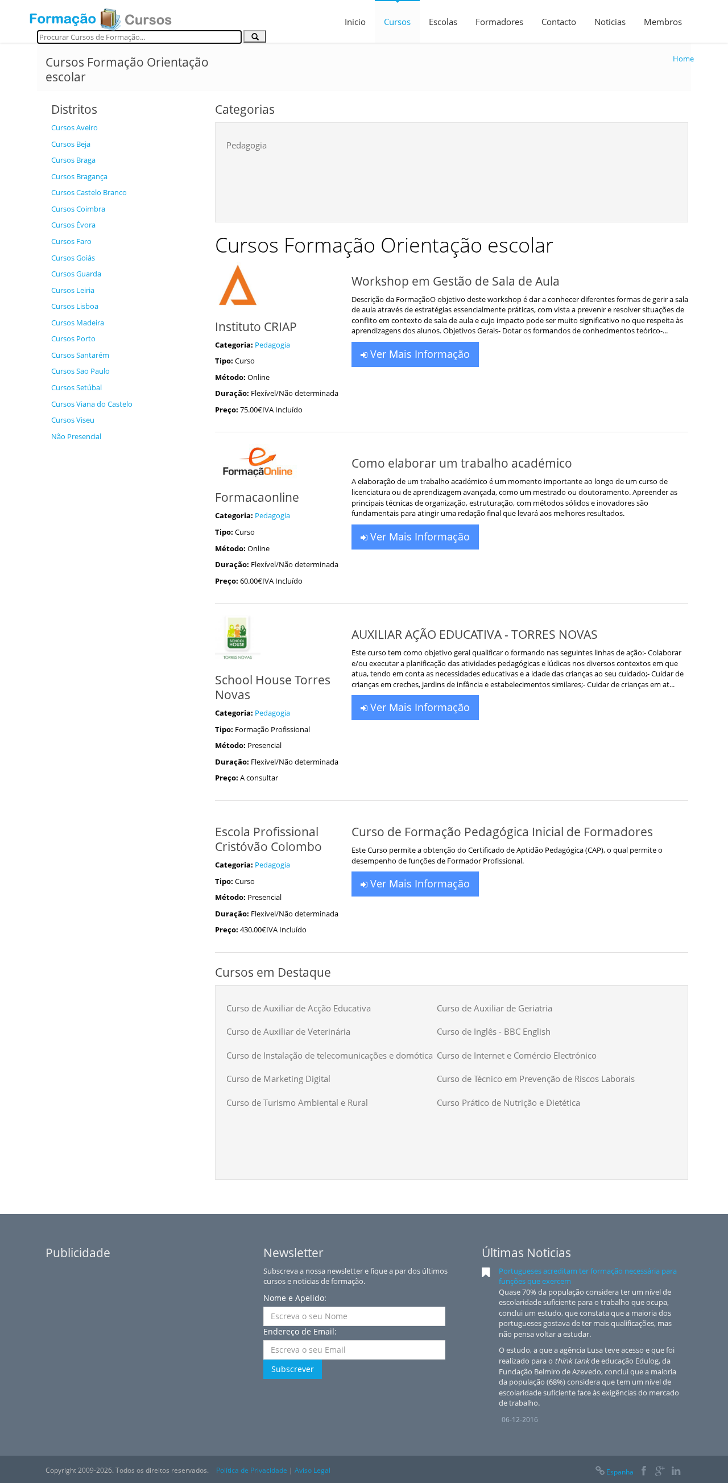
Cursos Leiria (72, 290)
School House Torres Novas (272, 687)
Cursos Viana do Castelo (92, 404)
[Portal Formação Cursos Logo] (100, 16)
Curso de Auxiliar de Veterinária (288, 1031)
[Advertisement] (124, 617)
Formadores (499, 21)
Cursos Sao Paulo (80, 371)
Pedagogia (246, 145)
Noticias (610, 21)
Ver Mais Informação (418, 354)
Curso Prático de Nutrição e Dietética (508, 1102)
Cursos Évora (73, 225)
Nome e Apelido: (294, 1297)
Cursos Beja (70, 144)
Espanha (620, 1472)
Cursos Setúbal (76, 387)
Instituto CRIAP (256, 326)
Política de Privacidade (251, 1470)
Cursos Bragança (79, 176)
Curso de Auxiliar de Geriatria (494, 1008)
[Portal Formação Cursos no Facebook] (643, 1472)
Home (683, 58)
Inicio (355, 21)
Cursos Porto (73, 338)
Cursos (397, 21)
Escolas (443, 21)
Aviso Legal (312, 1470)
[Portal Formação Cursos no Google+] (660, 1472)
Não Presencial (76, 436)
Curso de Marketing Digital (278, 1078)
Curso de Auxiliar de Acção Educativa (298, 1008)
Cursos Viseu (72, 420)
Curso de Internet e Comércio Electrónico (517, 1055)
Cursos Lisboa (74, 306)
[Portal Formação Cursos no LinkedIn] (675, 1472)
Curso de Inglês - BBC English (494, 1031)
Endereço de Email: (300, 1331)
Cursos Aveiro (74, 127)
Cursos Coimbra (78, 209)
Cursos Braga (73, 160)
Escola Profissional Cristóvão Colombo (268, 839)
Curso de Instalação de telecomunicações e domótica (329, 1055)
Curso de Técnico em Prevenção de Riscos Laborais (536, 1078)
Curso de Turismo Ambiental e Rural (297, 1102)
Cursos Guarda (76, 273)
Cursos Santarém (80, 355)
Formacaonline (257, 497)
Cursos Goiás (73, 258)
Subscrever (292, 1369)
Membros (663, 21)
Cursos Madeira (77, 322)
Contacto (558, 21)
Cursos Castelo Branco (89, 192)
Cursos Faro (71, 241)
